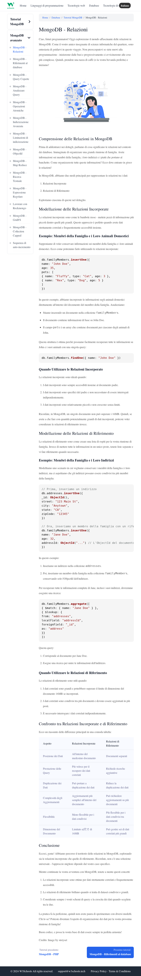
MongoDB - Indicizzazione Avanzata (21, 122)
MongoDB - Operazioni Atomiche (19, 106)
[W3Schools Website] (10, 5)
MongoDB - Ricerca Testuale (19, 177)
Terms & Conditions (120, 971)
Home (23, 5)
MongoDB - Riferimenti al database (20, 63)
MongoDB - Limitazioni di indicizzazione (20, 137)
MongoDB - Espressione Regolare (19, 192)
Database (94, 5)
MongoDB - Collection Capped (19, 231)
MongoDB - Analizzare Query (19, 90)
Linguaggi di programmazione (47, 5)
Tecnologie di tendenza (115, 5)
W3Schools (25, 971)
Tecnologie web (76, 5)
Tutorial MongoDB (73, 17)
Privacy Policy (99, 971)
